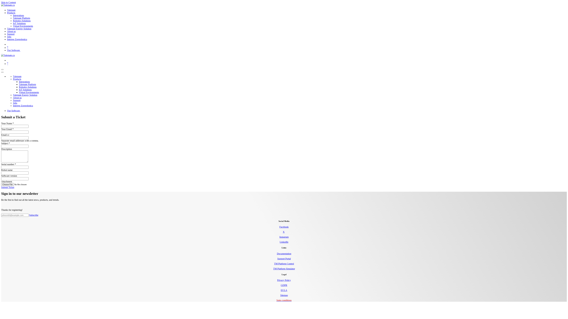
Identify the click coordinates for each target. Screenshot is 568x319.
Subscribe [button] (33, 215)
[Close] (2, 72)
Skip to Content (8, 2)
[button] (7, 187)
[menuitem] (11, 10)
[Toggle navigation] (2, 69)
